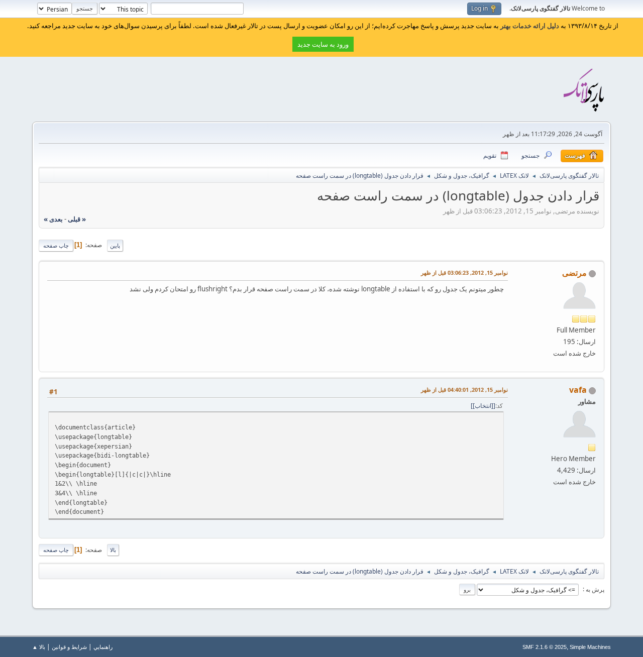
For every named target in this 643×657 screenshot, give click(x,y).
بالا (113, 550)
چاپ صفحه (56, 245)
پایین (115, 245)
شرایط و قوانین (69, 646)
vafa (578, 389)
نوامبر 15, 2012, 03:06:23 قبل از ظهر (464, 272)
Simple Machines (590, 647)
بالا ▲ (38, 646)
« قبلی (77, 219)
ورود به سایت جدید (323, 44)
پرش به (594, 589)
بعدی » (53, 219)
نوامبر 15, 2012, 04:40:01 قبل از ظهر (464, 389)
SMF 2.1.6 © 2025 (544, 647)
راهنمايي (103, 646)
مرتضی (574, 272)
